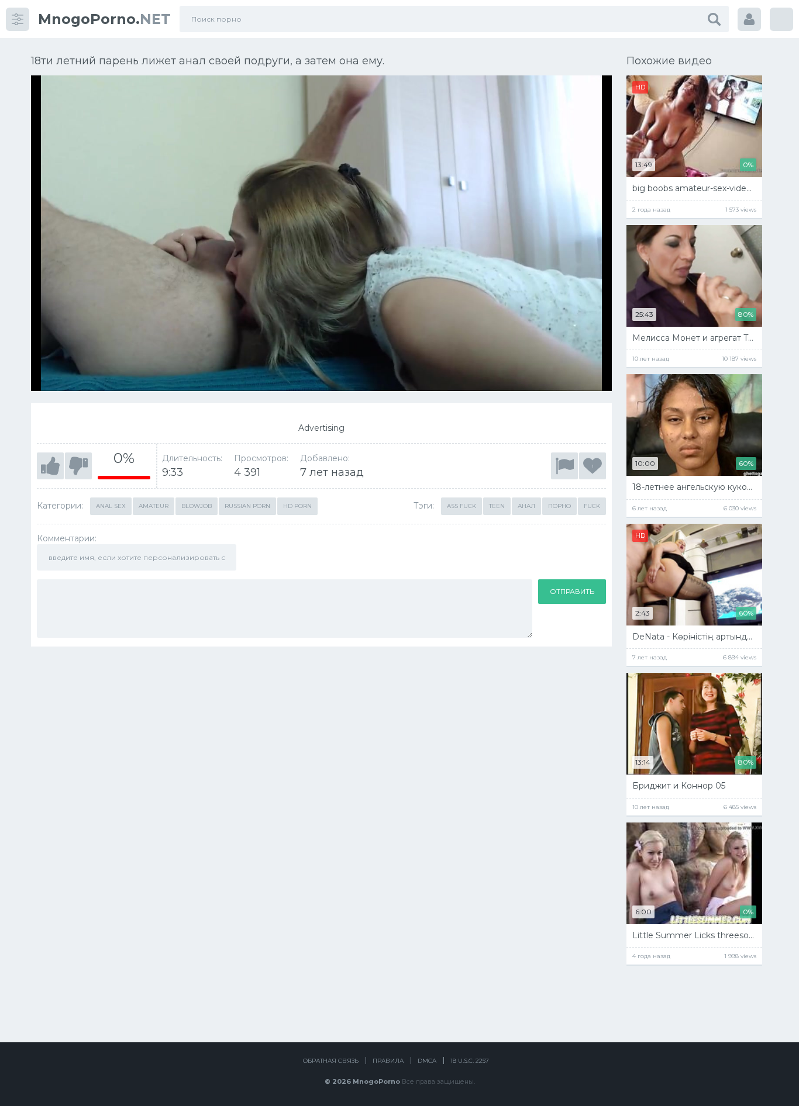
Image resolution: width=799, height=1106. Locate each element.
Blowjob (196, 506)
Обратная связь (331, 1060)
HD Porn (297, 506)
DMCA (427, 1060)
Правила (388, 1060)
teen (497, 506)
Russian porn (247, 506)
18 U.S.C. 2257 (469, 1060)
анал (526, 506)
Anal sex (111, 506)
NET (104, 19)
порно (559, 506)
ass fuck (461, 506)
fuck (592, 506)
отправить (572, 591)
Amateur (153, 506)
